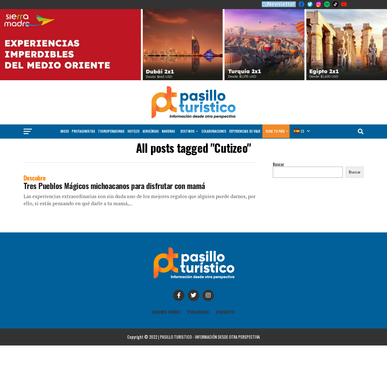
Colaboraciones (213, 131)
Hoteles (133, 131)
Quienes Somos (166, 312)
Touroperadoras (111, 131)
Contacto (225, 312)
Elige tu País (275, 131)
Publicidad (198, 312)
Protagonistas (83, 131)
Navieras (168, 131)
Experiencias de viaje (244, 131)
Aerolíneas (151, 131)
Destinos (187, 131)
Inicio (64, 131)
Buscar (278, 164)
